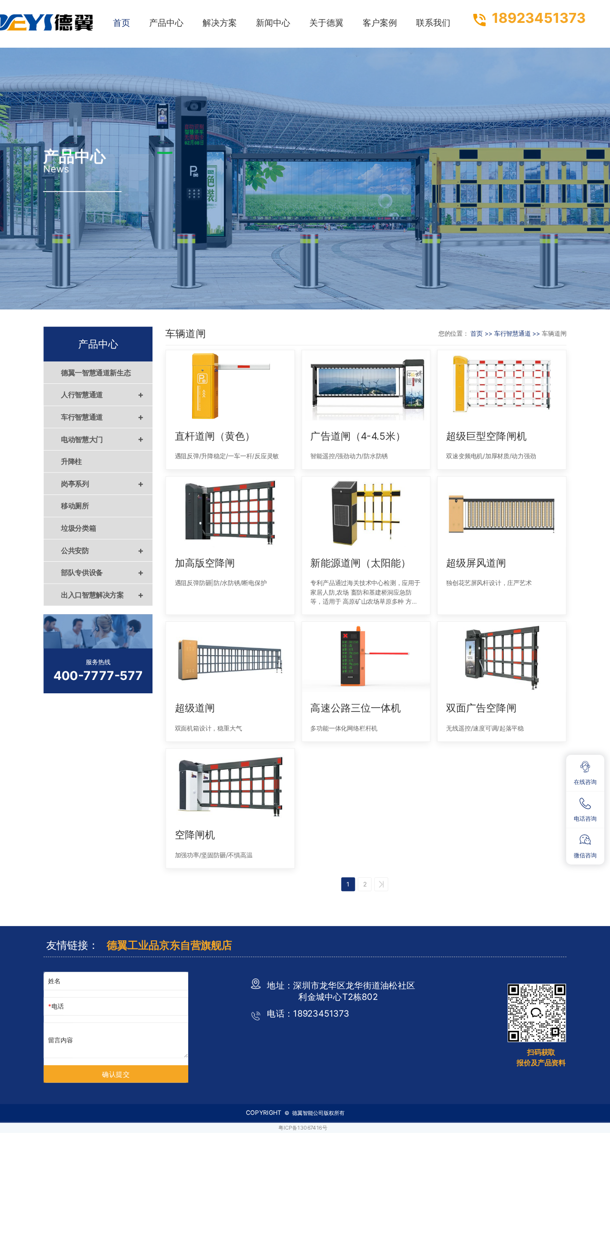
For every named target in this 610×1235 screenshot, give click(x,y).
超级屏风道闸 (476, 562)
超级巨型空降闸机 (486, 436)
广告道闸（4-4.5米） (357, 436)
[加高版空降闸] (230, 512)
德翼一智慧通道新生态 (96, 372)
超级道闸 (195, 708)
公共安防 (102, 550)
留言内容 (60, 1040)
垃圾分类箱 (78, 528)
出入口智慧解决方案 (102, 594)
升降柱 (71, 461)
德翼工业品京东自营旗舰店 (169, 944)
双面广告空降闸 (481, 708)
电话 (57, 1006)
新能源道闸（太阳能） (360, 562)
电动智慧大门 (102, 439)
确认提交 (116, 1074)
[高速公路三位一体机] (366, 657)
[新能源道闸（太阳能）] (366, 512)
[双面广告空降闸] (501, 657)
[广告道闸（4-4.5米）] (366, 385)
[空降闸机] (230, 784)
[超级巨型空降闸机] (501, 385)
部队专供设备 (102, 572)
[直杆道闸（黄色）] (230, 385)
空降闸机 (195, 835)
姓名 (54, 981)
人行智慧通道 (102, 395)
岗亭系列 (102, 483)
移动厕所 (75, 506)
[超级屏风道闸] (501, 512)
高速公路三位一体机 (355, 708)
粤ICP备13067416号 (302, 1127)
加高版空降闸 (205, 562)
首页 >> (482, 334)
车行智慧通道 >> (518, 334)
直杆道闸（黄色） (215, 436)
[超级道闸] (230, 657)
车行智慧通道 (102, 417)
